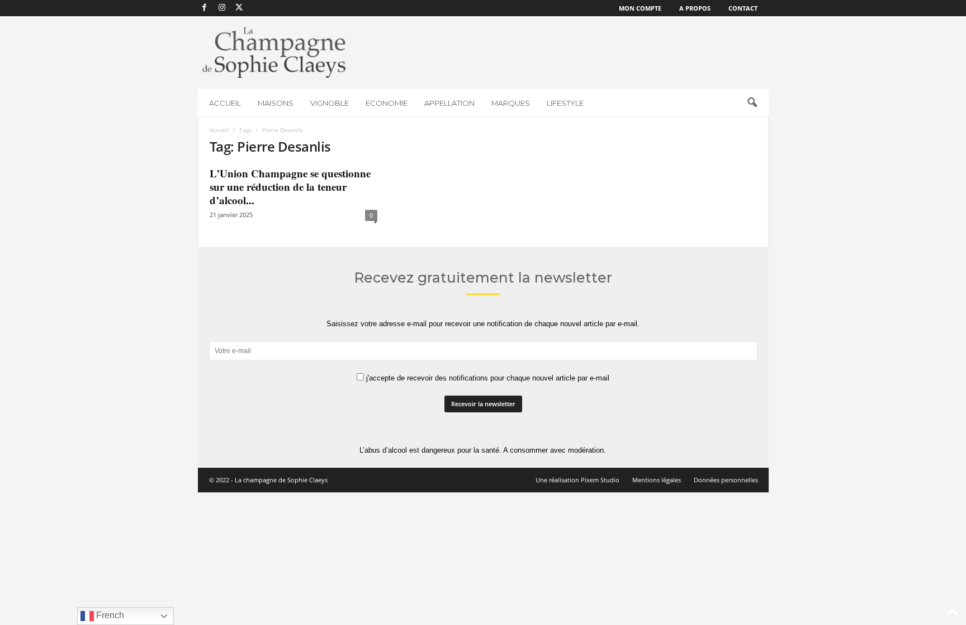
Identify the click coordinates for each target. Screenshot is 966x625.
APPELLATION (449, 102)
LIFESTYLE (565, 102)
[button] (752, 103)
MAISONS (275, 102)
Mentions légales (656, 480)
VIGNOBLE (329, 102)
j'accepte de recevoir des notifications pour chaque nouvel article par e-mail (486, 378)
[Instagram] (222, 8)
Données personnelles (726, 480)
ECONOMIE (387, 102)
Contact (742, 8)
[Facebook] (204, 8)
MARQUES (510, 102)
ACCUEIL (225, 102)
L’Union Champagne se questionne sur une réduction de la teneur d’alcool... (290, 187)
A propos (695, 8)
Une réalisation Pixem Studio (577, 480)
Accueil (219, 130)
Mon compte (640, 8)
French (109, 615)
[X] (239, 8)
